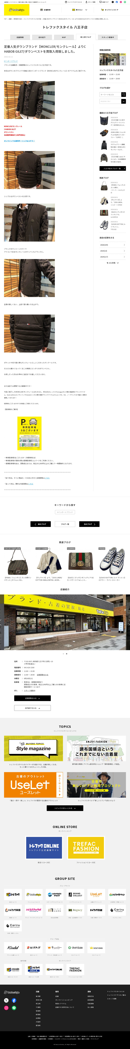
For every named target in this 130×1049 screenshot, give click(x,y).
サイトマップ (94, 1039)
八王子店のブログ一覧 (112, 168)
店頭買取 (91, 1000)
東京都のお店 (18, 19)
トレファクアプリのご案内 (116, 995)
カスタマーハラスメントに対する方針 (65, 1039)
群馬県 (38, 1014)
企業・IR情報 (31, 1036)
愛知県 (38, 1025)
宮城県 (38, 1011)
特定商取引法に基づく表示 (72, 1036)
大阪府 (38, 1022)
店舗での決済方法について (64, 1007)
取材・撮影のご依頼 (83, 1039)
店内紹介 (42, 37)
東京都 (38, 996)
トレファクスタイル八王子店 (32, 19)
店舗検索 (47, 10)
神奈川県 (39, 1000)
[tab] (63, 653)
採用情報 (34, 1039)
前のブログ (42, 524)
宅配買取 (91, 1004)
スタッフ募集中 (108, 37)
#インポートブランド (11, 61)
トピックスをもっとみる (63, 808)
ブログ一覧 (65, 524)
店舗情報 (20, 37)
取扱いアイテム (60, 1004)
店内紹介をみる (30, 708)
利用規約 (50, 1039)
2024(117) (104, 257)
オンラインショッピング (64, 1000)
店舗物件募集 (42, 1039)
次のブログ (88, 524)
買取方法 (91, 996)
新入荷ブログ (86, 37)
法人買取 (91, 1007)
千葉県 (38, 1007)
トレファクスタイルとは (75, 2)
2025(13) (103, 251)
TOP (5, 19)
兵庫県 (38, 1018)
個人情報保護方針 (42, 1036)
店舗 (10, 19)
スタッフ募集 (91, 2)
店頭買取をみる (42, 675)
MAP (64, 37)
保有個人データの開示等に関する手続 (91, 1036)
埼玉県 (38, 1004)
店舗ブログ (105, 2)
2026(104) (104, 245)
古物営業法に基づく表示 (56, 1036)
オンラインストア (111, 10)
